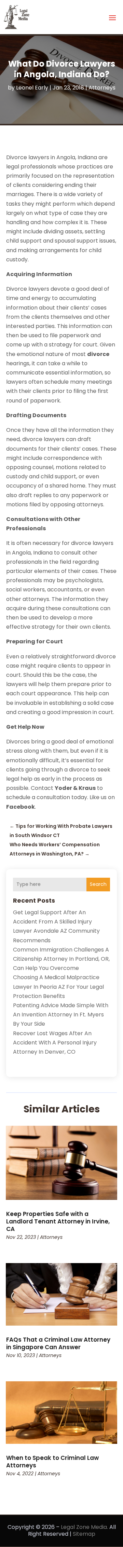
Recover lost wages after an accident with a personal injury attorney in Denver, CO (55, 1042)
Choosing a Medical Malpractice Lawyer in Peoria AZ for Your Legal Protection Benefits (58, 986)
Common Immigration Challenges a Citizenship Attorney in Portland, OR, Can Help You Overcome (61, 959)
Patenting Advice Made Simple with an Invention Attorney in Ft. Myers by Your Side (60, 1014)
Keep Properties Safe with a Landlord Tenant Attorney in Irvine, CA (58, 1221)
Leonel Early (32, 88)
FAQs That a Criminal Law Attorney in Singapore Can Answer (58, 1343)
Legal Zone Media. (84, 1527)
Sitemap (84, 1534)
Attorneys (101, 88)
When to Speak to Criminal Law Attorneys (52, 1461)
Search (98, 884)
